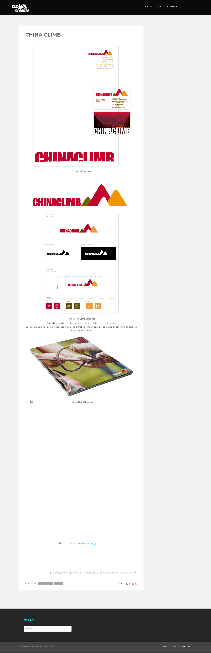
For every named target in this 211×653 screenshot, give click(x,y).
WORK (160, 6)
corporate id (45, 584)
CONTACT (172, 6)
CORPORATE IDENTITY (66, 573)
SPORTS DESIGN (109, 573)
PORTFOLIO (89, 573)
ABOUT (148, 6)
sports (58, 584)
